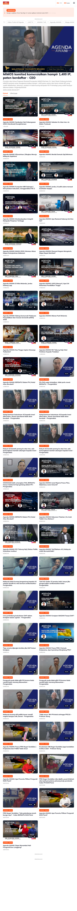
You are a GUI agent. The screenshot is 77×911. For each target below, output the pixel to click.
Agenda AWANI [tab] (55, 22)
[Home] (6, 3)
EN (61, 3)
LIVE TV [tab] (30, 22)
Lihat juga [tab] (13, 93)
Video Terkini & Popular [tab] (16, 22)
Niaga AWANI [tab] (70, 22)
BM (58, 3)
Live (68, 3)
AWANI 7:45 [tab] (41, 22)
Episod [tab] (5, 93)
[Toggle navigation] (74, 3)
